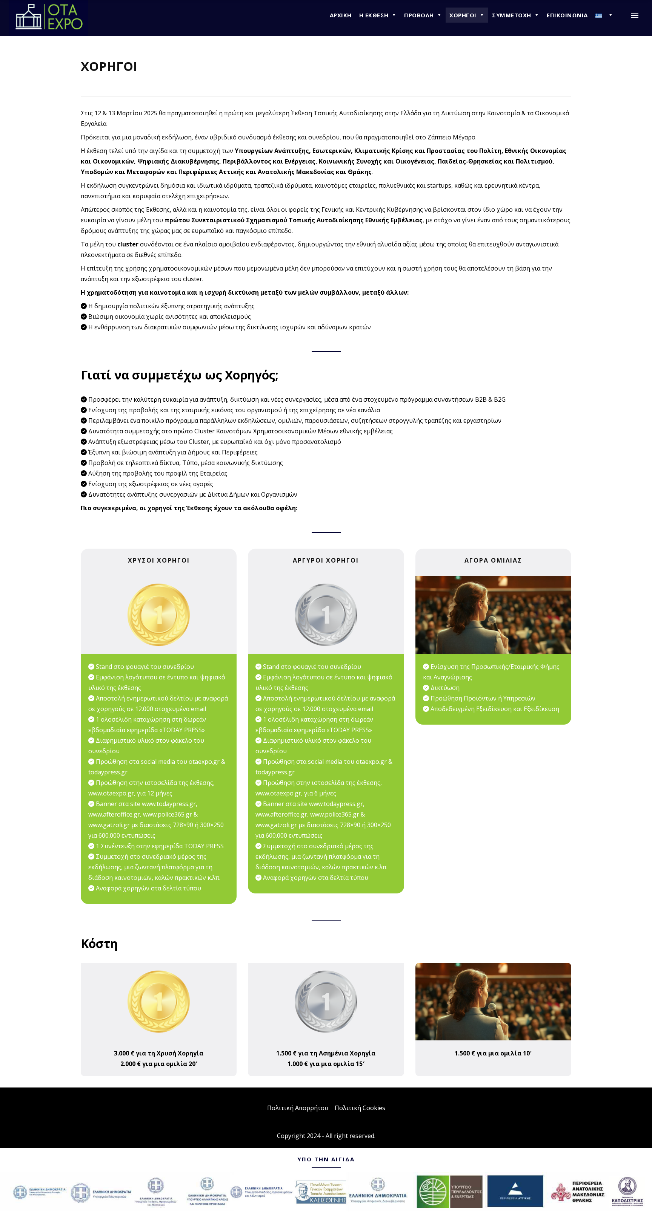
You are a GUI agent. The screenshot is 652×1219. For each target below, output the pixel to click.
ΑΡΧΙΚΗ (341, 15)
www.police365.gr (167, 814)
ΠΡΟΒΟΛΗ (419, 15)
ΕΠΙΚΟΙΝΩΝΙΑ (567, 15)
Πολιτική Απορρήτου (297, 1108)
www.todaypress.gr (169, 804)
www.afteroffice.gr (114, 814)
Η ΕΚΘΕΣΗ (374, 15)
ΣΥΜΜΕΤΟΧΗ (511, 15)
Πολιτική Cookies (360, 1108)
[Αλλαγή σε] (604, 15)
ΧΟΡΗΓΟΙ (463, 15)
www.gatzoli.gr (109, 825)
